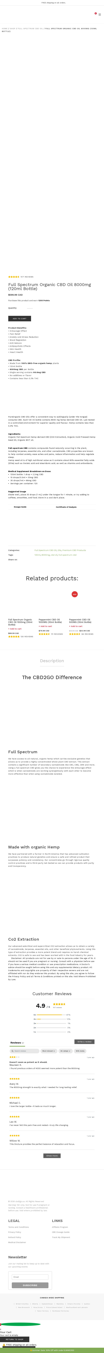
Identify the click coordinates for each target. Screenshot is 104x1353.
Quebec (87, 1304)
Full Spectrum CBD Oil (30, 29)
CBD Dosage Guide (61, 1232)
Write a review (84, 1041)
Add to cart (20, 319)
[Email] (49, 559)
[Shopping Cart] (94, 14)
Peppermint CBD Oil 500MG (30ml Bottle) (80, 620)
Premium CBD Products (74, 550)
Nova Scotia (37, 1307)
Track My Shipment (61, 1237)
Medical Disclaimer (17, 1242)
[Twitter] (40, 559)
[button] (52, 1014)
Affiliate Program (60, 1227)
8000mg (46, 555)
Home (5, 29)
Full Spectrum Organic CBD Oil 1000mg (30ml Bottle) (20, 622)
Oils (59, 550)
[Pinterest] (44, 559)
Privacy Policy (14, 1232)
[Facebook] (35, 559)
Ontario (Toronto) (73, 1304)
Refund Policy (14, 1237)
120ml (37, 555)
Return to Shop (14, 1339)
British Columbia (22, 1304)
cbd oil (54, 555)
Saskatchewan (47, 1304)
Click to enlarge (91, 41)
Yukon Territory (43, 1311)
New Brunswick (24, 1307)
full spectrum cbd (67, 555)
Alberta (35, 1304)
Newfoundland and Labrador (77, 1307)
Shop (12, 29)
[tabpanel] (52, 1105)
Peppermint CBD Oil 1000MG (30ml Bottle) (50, 620)
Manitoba (60, 1304)
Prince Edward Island (54, 1307)
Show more (52, 1156)
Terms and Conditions (18, 1227)
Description (52, 660)
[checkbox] (80, 1051)
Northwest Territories (60, 1311)
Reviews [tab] (17, 1042)
